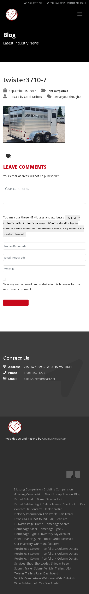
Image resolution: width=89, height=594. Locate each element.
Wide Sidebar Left (26, 583)
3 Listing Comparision (58, 489)
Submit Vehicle (44, 568)
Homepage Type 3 (26, 534)
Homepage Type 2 (50, 529)
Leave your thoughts (67, 97)
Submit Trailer (23, 568)
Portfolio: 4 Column (27, 558)
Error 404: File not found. (30, 519)
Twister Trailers (24, 573)
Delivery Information (28, 514)
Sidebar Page (60, 563)
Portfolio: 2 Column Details (60, 549)
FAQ (51, 519)
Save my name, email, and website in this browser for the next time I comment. (41, 286)
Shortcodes (42, 563)
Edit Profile (50, 514)
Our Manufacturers (46, 544)
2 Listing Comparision (28, 489)
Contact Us (21, 509)
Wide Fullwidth (65, 578)
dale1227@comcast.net (39, 379)
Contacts (36, 509)
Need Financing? (25, 539)
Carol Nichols (33, 97)
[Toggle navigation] (80, 14)
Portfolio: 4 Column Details (60, 558)
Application (65, 494)
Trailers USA (63, 568)
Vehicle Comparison (27, 578)
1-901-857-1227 (34, 373)
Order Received (63, 539)
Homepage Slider (25, 529)
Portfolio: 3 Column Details (60, 553)
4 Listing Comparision (28, 494)
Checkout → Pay (74, 504)
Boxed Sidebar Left (50, 499)
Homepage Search (56, 524)
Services (19, 563)
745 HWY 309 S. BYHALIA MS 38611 (68, 3)
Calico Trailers (52, 504)
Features (61, 519)
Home (39, 524)
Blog (77, 494)
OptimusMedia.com (54, 438)
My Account (62, 534)
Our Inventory (23, 544)
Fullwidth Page (24, 524)
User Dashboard (47, 573)
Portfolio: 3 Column (27, 553)
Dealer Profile (53, 509)
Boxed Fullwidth (25, 499)
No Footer (44, 539)
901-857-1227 (35, 3)
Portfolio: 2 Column (27, 549)
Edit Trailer (66, 514)
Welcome (48, 578)
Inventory (46, 534)
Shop (29, 563)
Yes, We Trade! (49, 583)
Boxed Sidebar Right (27, 504)
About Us (50, 494)
